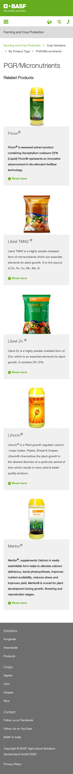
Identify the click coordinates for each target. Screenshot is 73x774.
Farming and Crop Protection (22, 45)
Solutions (10, 631)
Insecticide (11, 647)
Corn (7, 683)
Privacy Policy (12, 764)
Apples (8, 675)
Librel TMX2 (20, 241)
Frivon (14, 133)
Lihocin (15, 435)
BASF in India (12, 737)
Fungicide (10, 639)
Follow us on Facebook (18, 720)
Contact (9, 712)
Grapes (8, 692)
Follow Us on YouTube (18, 728)
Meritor (15, 546)
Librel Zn (17, 341)
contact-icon (66, 23)
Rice (7, 700)
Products (9, 656)
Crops (8, 667)
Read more (19, 178)
